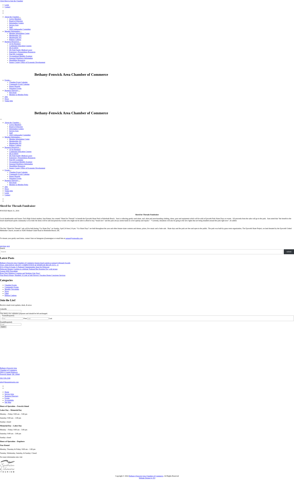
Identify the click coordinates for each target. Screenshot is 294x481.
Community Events (12, 287)
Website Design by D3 (147, 478)
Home (7, 392)
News (7, 99)
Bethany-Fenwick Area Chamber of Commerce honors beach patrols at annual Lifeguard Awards (35, 263)
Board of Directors (16, 21)
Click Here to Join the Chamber (11, 1)
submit (289, 252)
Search (2, 248)
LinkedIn (3, 309)
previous (3, 246)
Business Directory (11, 90)
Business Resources (12, 42)
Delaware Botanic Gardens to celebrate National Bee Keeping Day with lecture (29, 269)
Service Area (13, 25)
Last (50, 318)
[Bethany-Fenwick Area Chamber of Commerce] (17, 74)
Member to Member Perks (18, 95)
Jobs (6, 97)
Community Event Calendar (19, 84)
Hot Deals (13, 93)
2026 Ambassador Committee (20, 29)
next (8, 246)
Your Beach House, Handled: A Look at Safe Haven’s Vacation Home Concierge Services (32, 275)
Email (6, 322)
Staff (11, 27)
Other (7, 293)
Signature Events (15, 88)
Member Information (12, 31)
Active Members (15, 19)
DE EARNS (13, 48)
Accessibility (9, 400)
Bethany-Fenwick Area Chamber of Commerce (146, 476)
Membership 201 (15, 38)
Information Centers (16, 23)
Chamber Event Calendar (18, 82)
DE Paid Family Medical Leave (20, 50)
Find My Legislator (16, 54)
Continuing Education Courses (20, 46)
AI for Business (15, 44)
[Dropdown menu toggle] (20, 17)
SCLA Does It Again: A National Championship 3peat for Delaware (24, 267)
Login (7, 5)
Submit (3, 327)
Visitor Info (9, 101)
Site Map (8, 402)
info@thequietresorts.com (9, 382)
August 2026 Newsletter (9, 271)
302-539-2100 (5, 378)
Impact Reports (14, 86)
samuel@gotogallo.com (74, 238)
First (25, 318)
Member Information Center (19, 33)
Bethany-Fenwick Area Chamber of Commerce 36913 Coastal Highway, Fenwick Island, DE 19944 (10, 371)
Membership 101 (15, 35)
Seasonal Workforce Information (21, 58)
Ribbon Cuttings (15, 40)
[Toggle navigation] (1, 119)
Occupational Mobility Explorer (20, 56)
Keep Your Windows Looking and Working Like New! (20, 273)
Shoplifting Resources (17, 60)
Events (7, 80)
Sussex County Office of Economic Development (27, 62)
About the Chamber (12, 17)
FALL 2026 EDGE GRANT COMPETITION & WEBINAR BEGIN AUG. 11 (29, 265)
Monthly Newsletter (12, 289)
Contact (7, 7)
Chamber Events (11, 285)
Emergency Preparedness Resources (22, 52)
